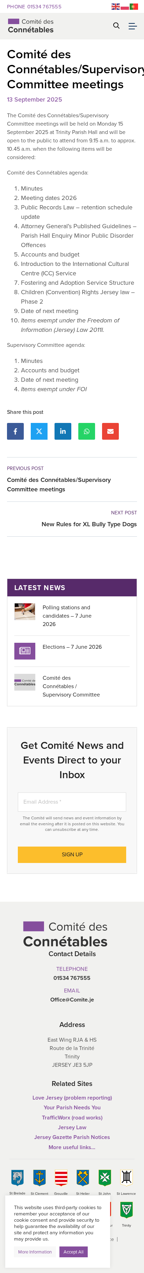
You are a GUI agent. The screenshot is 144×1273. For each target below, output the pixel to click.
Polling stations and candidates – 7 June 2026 (67, 615)
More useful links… (72, 1147)
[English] (116, 6)
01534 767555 (34, 6)
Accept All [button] (74, 1252)
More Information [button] (35, 1252)
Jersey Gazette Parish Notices (72, 1137)
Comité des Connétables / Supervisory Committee (71, 686)
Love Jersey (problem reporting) (72, 1098)
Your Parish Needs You (72, 1107)
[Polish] (125, 6)
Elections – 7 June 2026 (72, 647)
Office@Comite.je (72, 1000)
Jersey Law (72, 1127)
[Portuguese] (134, 6)
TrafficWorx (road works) (72, 1118)
